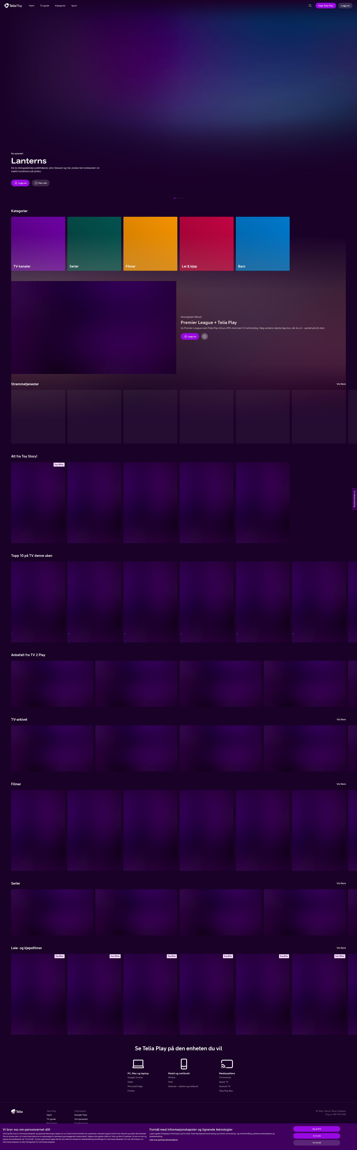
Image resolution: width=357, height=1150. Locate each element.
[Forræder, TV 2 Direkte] (263, 601)
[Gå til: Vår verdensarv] (180, 198)
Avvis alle (317, 1136)
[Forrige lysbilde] (5, 100)
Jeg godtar (316, 1129)
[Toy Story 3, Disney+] (150, 502)
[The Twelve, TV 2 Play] (52, 684)
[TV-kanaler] (38, 244)
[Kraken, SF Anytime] (263, 994)
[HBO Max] (263, 417)
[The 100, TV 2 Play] (221, 684)
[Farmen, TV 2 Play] (221, 912)
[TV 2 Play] (150, 417)
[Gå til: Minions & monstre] (182, 198)
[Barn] (263, 244)
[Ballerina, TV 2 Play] (305, 684)
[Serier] (94, 244)
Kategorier (52, 1123)
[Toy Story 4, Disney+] (94, 502)
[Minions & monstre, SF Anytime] (319, 994)
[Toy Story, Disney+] (263, 502)
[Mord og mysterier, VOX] (319, 601)
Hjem (49, 1115)
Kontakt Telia (80, 1115)
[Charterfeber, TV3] (52, 748)
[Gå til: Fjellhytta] (178, 198)
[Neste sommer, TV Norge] (94, 601)
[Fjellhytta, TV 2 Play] (136, 912)
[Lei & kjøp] (207, 244)
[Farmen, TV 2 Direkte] (207, 601)
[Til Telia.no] (17, 1111)
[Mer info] (204, 336)
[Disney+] (94, 417)
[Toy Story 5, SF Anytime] (38, 502)
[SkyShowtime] (319, 417)
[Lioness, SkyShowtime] (52, 912)
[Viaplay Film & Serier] (207, 417)
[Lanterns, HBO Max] (305, 912)
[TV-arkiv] (38, 417)
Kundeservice (81, 1123)
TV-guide (51, 1119)
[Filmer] (150, 244)
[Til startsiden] (13, 5)
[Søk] (310, 5)
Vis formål (317, 1143)
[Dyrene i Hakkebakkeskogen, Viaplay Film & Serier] (263, 830)
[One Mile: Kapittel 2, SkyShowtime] (94, 830)
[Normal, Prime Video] (319, 830)
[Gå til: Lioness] (176, 198)
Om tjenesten (81, 1119)
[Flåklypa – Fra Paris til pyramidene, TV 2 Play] (38, 830)
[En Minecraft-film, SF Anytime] (150, 994)
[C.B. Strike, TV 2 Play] (136, 684)
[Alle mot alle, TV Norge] (150, 601)
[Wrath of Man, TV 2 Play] (150, 830)
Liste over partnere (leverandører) (163, 1140)
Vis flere (341, 383)
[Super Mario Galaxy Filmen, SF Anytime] (38, 994)
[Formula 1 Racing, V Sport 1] (38, 601)
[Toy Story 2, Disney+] (207, 502)
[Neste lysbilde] (351, 100)
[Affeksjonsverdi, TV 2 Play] (207, 830)
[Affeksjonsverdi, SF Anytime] (207, 994)
